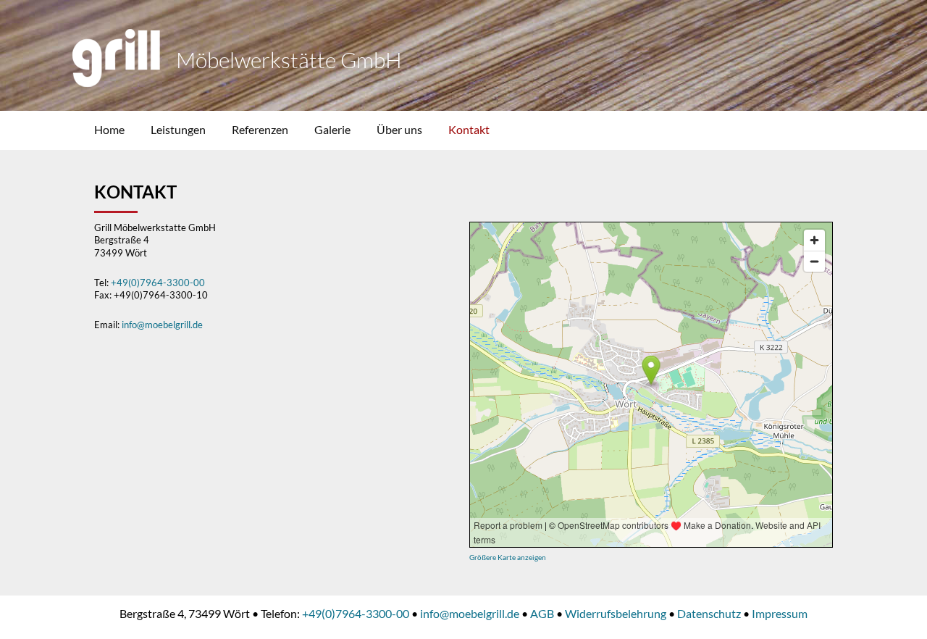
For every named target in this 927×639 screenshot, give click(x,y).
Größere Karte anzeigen (507, 557)
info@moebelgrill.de (162, 324)
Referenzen (260, 129)
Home (109, 129)
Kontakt (469, 129)
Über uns (399, 129)
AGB (542, 613)
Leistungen (178, 129)
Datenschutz (709, 613)
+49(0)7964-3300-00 (158, 282)
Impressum (780, 613)
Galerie (332, 129)
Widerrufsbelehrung (615, 613)
